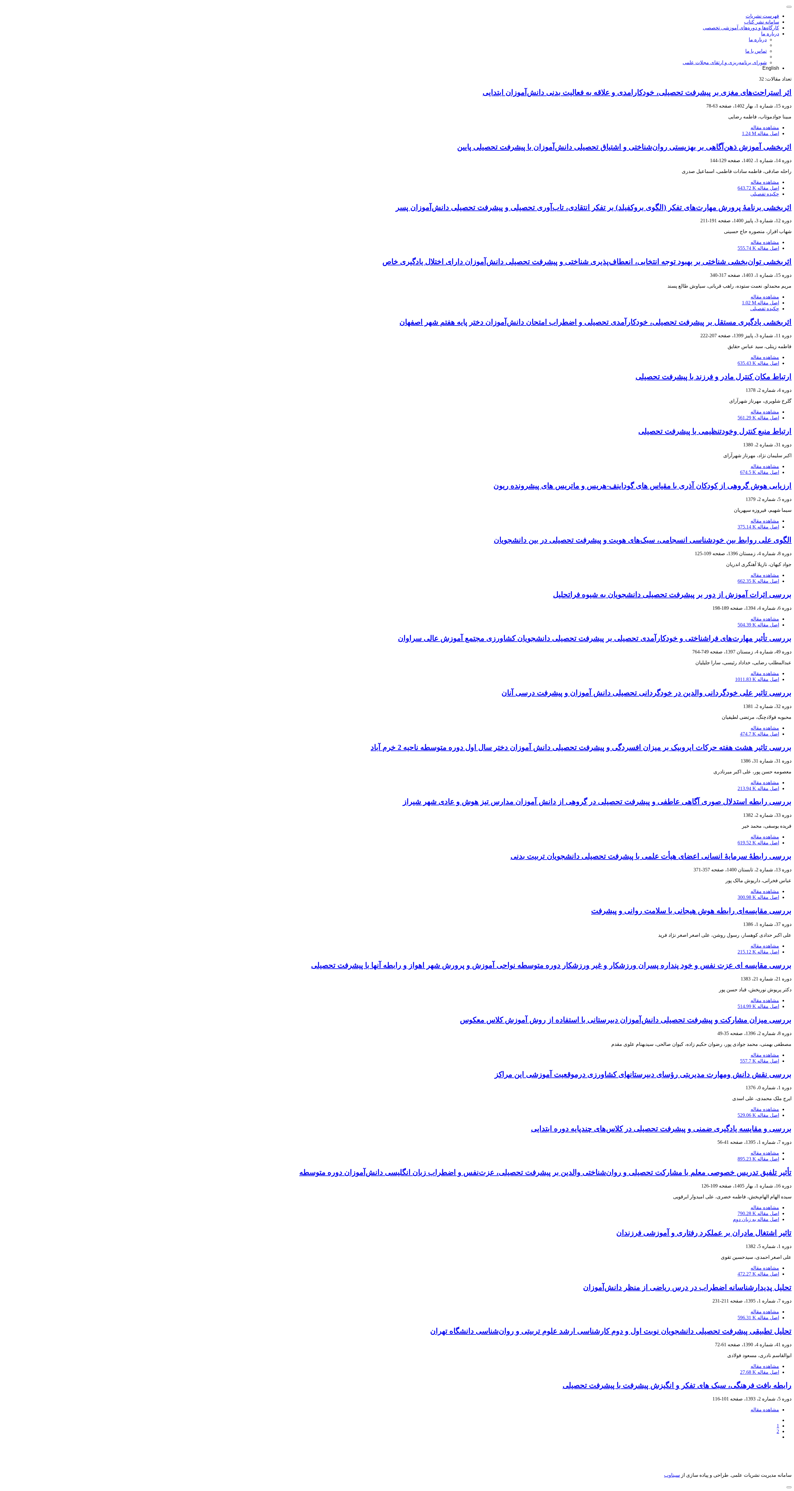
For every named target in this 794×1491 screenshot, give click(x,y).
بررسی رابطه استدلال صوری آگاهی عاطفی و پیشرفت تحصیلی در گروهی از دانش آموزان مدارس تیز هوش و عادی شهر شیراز (597, 802)
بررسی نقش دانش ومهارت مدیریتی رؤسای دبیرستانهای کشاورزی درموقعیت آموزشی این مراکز (643, 1074)
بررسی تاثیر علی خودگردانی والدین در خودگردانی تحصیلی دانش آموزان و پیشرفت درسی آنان (647, 693)
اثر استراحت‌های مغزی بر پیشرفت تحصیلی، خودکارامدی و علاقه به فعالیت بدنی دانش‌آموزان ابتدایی (637, 92)
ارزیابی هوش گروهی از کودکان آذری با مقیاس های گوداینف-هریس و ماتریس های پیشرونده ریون (642, 486)
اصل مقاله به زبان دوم (756, 1219)
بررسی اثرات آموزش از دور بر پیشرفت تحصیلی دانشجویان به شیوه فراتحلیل (672, 595)
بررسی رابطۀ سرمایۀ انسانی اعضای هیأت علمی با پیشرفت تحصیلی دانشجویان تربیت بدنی (651, 856)
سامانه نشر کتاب (761, 21)
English (770, 68)
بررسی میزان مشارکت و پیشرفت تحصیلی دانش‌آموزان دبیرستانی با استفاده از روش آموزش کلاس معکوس (626, 1020)
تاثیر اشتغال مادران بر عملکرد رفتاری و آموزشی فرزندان (704, 1233)
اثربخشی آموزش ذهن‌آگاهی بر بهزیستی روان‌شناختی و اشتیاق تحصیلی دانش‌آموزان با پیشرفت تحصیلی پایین (624, 147)
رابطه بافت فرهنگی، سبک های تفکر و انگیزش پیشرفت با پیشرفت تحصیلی (677, 1385)
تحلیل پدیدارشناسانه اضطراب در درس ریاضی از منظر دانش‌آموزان (687, 1287)
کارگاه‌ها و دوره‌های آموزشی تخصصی (741, 27)
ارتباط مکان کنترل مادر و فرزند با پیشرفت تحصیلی (714, 377)
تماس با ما (756, 51)
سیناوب (672, 1475)
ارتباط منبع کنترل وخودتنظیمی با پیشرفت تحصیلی (715, 431)
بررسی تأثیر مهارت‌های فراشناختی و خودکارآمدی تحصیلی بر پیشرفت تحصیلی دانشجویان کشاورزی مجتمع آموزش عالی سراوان (595, 638)
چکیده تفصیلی (764, 194)
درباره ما (770, 33)
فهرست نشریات (762, 16)
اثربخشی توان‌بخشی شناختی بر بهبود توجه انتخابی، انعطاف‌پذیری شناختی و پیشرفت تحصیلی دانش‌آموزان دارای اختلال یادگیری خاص (587, 262)
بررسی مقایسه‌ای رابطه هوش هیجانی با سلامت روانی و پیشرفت (691, 911)
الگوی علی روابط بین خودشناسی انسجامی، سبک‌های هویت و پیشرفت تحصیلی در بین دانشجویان (643, 540)
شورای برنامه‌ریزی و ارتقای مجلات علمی (725, 62)
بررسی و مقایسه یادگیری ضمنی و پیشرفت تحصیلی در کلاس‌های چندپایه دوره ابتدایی (661, 1129)
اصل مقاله (760, 133)
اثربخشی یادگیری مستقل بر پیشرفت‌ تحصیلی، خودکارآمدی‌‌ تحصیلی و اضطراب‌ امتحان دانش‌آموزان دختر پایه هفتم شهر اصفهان (595, 322)
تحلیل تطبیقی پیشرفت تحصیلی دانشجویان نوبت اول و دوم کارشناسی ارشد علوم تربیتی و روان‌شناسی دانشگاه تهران (611, 1331)
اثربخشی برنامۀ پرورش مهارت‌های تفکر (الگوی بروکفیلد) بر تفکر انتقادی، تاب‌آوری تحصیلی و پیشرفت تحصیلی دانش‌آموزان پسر (594, 207)
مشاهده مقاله (765, 127)
